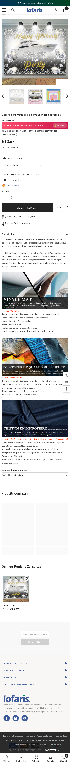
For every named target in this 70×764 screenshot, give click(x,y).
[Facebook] (6, 718)
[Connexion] (56, 10)
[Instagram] (15, 718)
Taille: (12, 158)
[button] (59, 82)
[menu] (4, 10)
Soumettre (35, 641)
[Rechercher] (13, 10)
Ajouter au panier (28, 207)
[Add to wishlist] (59, 208)
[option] (35, 52)
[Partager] (65, 208)
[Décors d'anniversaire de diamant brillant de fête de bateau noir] (16, 589)
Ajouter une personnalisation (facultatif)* (21, 174)
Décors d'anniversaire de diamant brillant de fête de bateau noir (15, 605)
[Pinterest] (24, 718)
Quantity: (6, 191)
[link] (18, 549)
